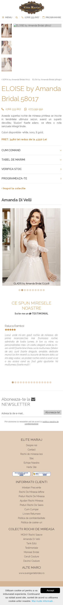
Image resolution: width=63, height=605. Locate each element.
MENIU (8, 17)
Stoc (31, 458)
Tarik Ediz (31, 543)
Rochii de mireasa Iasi (31, 454)
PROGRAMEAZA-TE (14, 178)
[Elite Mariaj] (31, 7)
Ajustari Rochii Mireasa (31, 500)
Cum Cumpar (32, 509)
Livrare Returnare (31, 513)
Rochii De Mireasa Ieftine (31, 492)
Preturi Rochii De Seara (31, 505)
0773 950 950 (35, 109)
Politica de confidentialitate (31, 518)
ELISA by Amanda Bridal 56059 (46, 79)
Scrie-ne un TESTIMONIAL (31, 313)
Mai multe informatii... (43, 601)
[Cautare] (17, 17)
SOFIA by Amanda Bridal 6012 (16, 79)
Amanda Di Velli (31, 539)
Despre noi (31, 445)
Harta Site (31, 467)
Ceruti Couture (31, 556)
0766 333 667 (31, 17)
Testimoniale (31, 547)
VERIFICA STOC (12, 169)
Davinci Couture (31, 561)
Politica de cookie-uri (31, 522)
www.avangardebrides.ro (31, 573)
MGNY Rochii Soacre (31, 534)
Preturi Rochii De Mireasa (32, 496)
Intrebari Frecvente (31, 487)
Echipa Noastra (31, 462)
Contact (31, 449)
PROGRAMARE (53, 17)
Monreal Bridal (31, 552)
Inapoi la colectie (14, 188)
